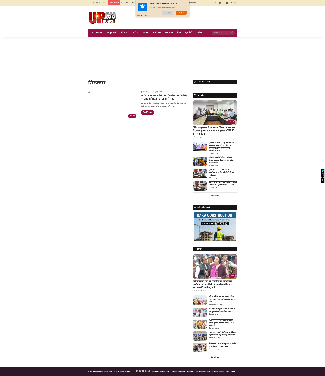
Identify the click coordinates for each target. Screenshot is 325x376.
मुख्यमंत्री (99, 32)
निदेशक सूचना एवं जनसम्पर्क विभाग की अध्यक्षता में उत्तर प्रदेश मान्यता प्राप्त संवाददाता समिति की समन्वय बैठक (214, 131)
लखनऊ (145, 32)
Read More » (147, 112)
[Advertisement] (162, 58)
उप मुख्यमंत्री (111, 32)
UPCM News (147, 92)
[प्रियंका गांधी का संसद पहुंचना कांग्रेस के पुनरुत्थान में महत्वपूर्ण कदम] (200, 347)
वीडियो (199, 32)
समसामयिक (169, 32)
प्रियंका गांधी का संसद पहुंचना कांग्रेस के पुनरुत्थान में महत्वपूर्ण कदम (222, 345)
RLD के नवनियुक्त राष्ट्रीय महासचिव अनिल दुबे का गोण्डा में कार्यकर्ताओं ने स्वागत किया (221, 323)
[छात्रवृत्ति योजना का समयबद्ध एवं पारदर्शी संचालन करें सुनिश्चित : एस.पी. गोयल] (200, 186)
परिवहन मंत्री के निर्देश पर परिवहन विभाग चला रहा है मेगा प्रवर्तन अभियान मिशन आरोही (222, 160)
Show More (215, 195)
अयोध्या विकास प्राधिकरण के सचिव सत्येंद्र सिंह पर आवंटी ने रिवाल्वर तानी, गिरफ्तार (164, 98)
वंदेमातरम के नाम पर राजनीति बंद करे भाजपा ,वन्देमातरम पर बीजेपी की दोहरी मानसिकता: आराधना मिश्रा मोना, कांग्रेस (212, 285)
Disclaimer (190, 371)
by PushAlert (143, 15)
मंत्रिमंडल (124, 32)
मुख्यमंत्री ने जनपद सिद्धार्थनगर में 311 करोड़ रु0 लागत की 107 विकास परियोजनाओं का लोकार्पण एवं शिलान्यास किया (221, 147)
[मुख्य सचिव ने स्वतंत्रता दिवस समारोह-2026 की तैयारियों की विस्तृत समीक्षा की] (200, 173)
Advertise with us (218, 371)
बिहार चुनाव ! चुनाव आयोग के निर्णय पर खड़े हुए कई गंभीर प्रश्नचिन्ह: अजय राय (222, 310)
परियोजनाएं (157, 32)
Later (168, 12)
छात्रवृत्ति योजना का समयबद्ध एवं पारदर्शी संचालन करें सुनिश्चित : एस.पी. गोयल (223, 183)
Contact (233, 371)
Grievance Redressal (203, 371)
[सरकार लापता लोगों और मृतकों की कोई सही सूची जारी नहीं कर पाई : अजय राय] (200, 336)
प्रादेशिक (135, 32)
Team (227, 371)
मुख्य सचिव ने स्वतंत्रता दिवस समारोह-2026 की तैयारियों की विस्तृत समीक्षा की (221, 173)
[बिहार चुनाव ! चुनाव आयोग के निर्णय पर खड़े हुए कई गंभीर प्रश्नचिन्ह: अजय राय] (200, 312)
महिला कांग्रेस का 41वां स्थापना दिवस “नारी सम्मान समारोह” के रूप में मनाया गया (222, 299)
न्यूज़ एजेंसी (188, 32)
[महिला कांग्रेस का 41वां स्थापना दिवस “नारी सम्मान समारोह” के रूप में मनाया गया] (200, 300)
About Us (155, 371)
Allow (181, 12)
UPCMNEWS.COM (124, 371)
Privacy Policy (165, 371)
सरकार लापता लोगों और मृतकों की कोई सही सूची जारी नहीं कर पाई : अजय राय (222, 334)
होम (91, 32)
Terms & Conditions (178, 371)
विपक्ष (179, 32)
